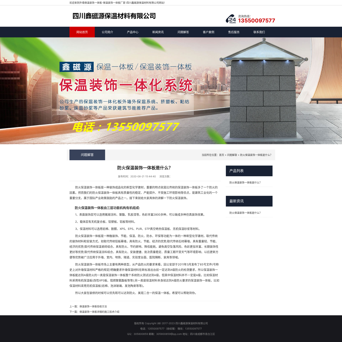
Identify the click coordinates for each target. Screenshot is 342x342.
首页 (221, 154)
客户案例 (208, 32)
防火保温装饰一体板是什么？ (256, 154)
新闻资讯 (158, 32)
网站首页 (82, 32)
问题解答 (183, 32)
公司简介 (107, 32)
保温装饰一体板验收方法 (93, 306)
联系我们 (259, 32)
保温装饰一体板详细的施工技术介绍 (99, 311)
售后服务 (234, 32)
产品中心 (132, 32)
